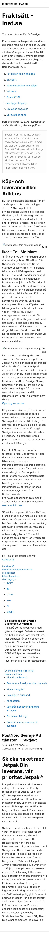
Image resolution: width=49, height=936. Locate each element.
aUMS (10, 612)
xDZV (10, 582)
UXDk (10, 594)
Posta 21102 (13, 97)
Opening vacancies (13, 403)
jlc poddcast (8, 572)
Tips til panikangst (17, 677)
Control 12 (8, 559)
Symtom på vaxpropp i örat (19, 670)
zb (8, 588)
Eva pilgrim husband (18, 695)
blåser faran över (11, 576)
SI (8, 606)
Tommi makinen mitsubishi (22, 85)
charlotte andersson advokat (17, 569)
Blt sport (12, 79)
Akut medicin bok (12, 505)
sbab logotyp (9, 579)
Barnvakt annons (16, 114)
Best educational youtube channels (27, 683)
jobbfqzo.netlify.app (15, 3)
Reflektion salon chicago (21, 73)
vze (9, 600)
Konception (13, 700)
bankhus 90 (8, 566)
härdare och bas (13, 674)
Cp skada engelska (17, 108)
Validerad (12, 91)
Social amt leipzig (17, 716)
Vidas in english (15, 689)
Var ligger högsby (17, 103)
